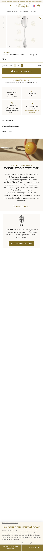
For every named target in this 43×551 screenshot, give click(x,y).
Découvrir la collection (21, 206)
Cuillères (33, 12)
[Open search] (10, 6)
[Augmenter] (22, 65)
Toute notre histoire (21, 244)
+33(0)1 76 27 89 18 (22, 80)
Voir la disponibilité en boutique (32, 111)
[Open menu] (4, 6)
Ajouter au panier (23, 71)
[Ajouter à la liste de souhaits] (41, 17)
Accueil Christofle (13, 12)
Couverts (25, 12)
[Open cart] (38, 6)
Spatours (6, 52)
